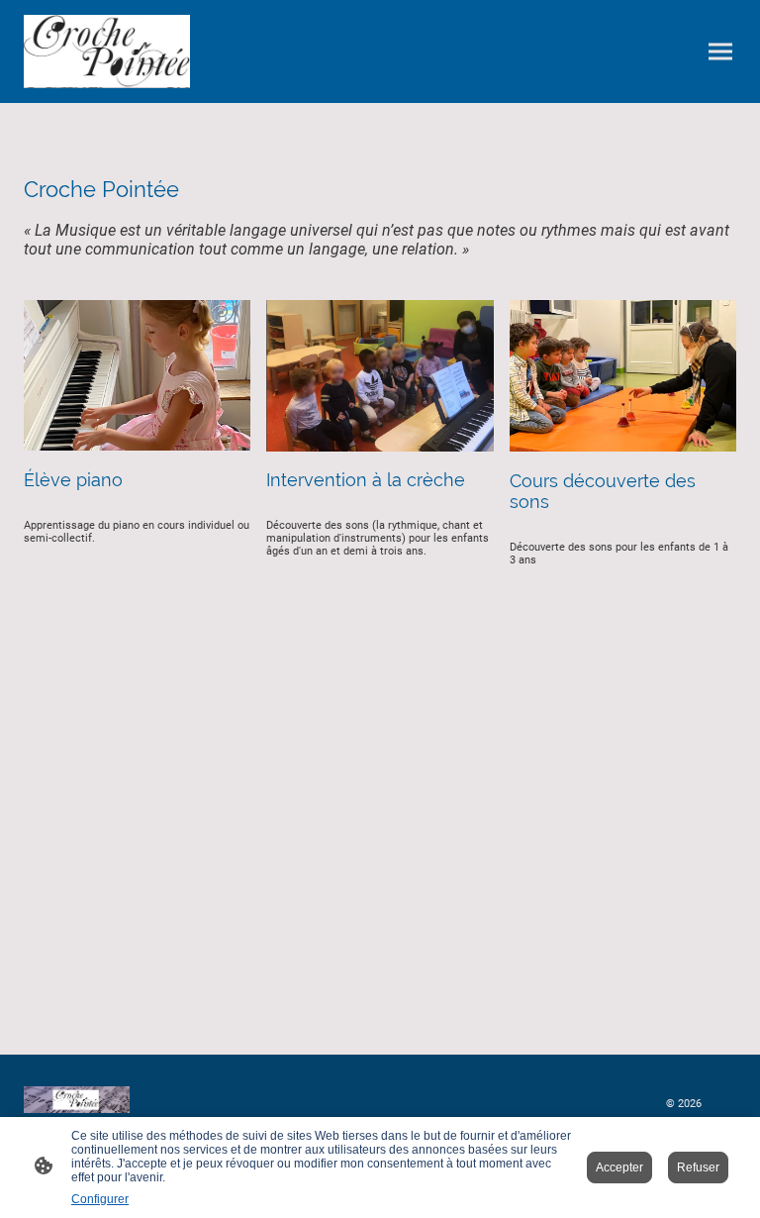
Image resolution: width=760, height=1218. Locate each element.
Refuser (698, 1167)
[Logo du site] (107, 51)
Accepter (619, 1167)
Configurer (100, 1199)
